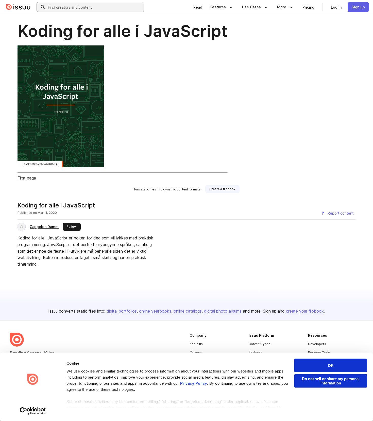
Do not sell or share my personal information (331, 381)
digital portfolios (122, 311)
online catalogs (188, 311)
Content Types (259, 344)
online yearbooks (155, 311)
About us (196, 344)
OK (331, 365)
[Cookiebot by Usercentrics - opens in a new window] (33, 411)
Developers (317, 344)
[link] (197, 7)
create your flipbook (305, 311)
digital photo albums (223, 311)
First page (27, 178)
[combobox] (95, 7)
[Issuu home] (18, 7)
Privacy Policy (193, 383)
